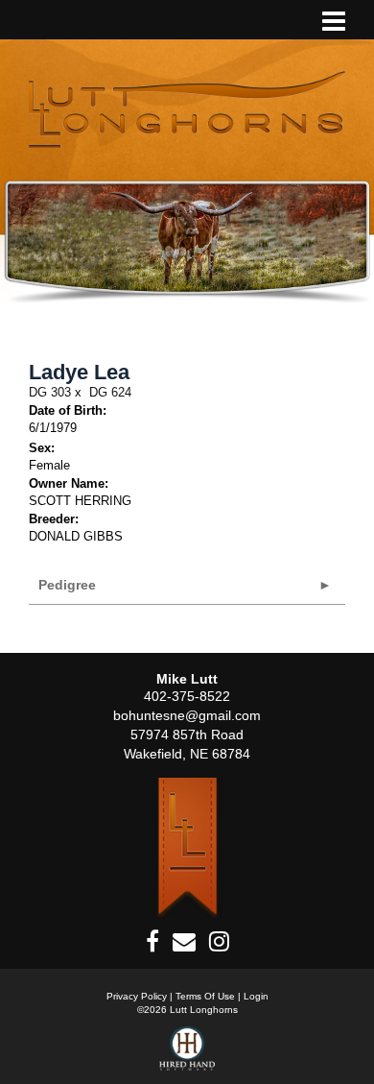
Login (256, 996)
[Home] (187, 848)
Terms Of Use (205, 996)
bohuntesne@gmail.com (187, 715)
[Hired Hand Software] (187, 1055)
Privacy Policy (136, 996)
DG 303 (50, 392)
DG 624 (110, 392)
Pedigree (67, 584)
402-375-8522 (187, 696)
